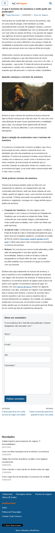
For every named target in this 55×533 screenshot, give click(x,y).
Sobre (4, 508)
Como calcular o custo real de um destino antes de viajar (25, 469)
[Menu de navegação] (5, 3)
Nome (7, 334)
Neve (18, 530)
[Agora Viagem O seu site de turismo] (19, 3)
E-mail (7, 344)
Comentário (9, 365)
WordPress (34, 530)
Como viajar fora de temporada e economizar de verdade (26, 477)
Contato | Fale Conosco (12, 516)
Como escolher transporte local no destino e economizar (25, 451)
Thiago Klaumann (12, 15)
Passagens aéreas (24, 494)
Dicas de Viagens (41, 15)
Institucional (7, 494)
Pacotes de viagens (43, 494)
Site (6, 355)
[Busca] (50, 3)
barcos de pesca (24, 287)
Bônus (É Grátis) (9, 497)
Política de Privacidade (11, 512)
